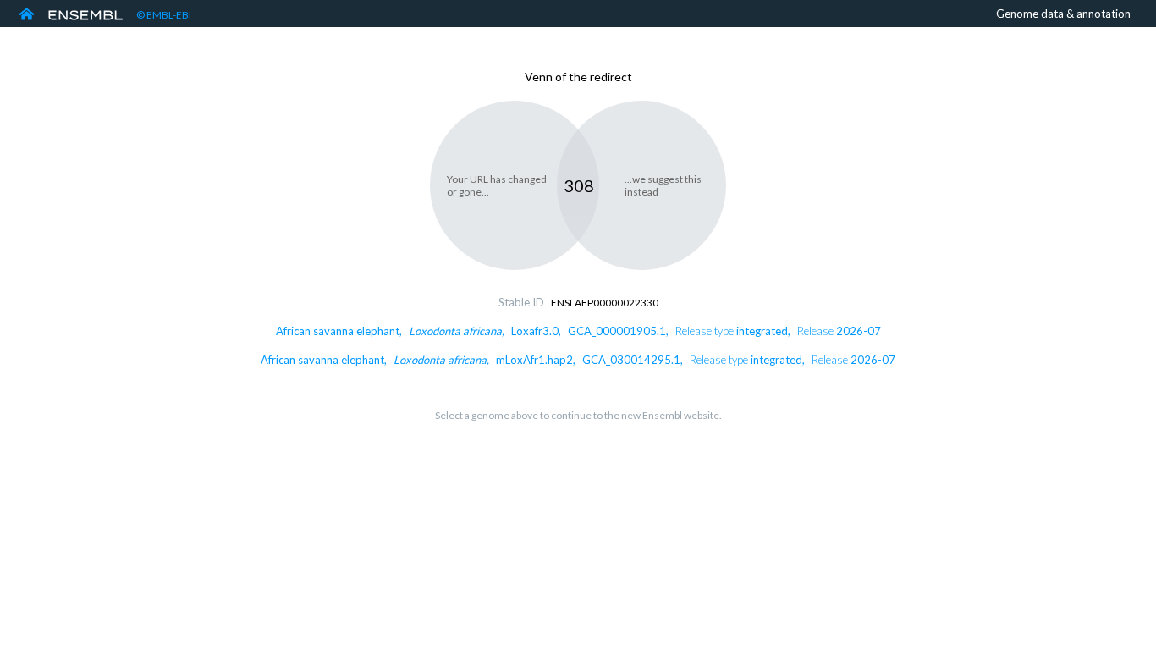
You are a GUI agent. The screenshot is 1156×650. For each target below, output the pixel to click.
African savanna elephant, (578, 331)
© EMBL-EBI (163, 14)
